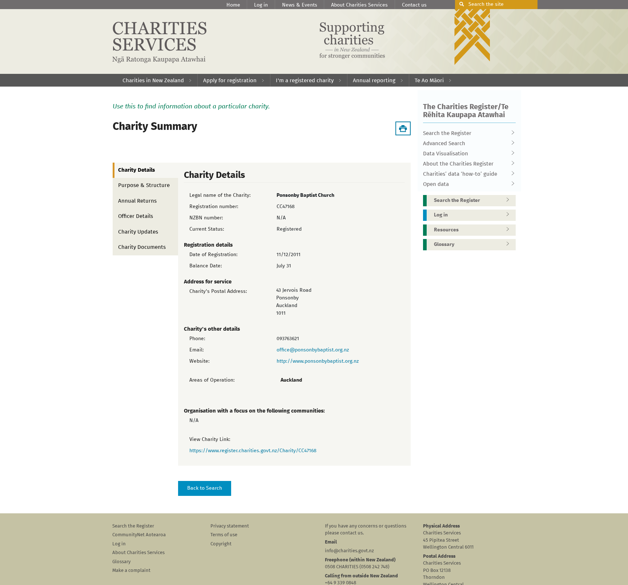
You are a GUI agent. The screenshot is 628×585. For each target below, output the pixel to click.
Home (233, 5)
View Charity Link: (209, 439)
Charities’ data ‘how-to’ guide (460, 174)
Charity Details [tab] (136, 170)
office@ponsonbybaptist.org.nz (313, 350)
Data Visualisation (445, 153)
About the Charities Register (458, 164)
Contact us (414, 5)
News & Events (299, 5)
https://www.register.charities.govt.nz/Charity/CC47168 (253, 450)
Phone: (197, 338)
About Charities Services (359, 5)
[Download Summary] (403, 128)
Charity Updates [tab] (138, 232)
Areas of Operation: (212, 380)
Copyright (221, 544)
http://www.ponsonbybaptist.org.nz (318, 361)
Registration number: (213, 206)
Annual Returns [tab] (137, 201)
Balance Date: (205, 265)
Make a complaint (131, 570)
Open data (436, 184)
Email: (196, 350)
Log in (261, 5)
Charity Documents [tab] (142, 247)
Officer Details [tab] (135, 216)
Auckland (291, 380)
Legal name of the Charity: (220, 195)
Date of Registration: (213, 254)
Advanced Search (444, 143)
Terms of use (223, 535)
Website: (199, 361)
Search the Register (447, 133)
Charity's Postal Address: (218, 291)
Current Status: (206, 229)
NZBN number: (206, 217)
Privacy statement (229, 526)
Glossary (444, 244)
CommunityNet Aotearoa (139, 535)
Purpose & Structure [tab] (144, 185)
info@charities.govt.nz (349, 551)
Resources (446, 229)
